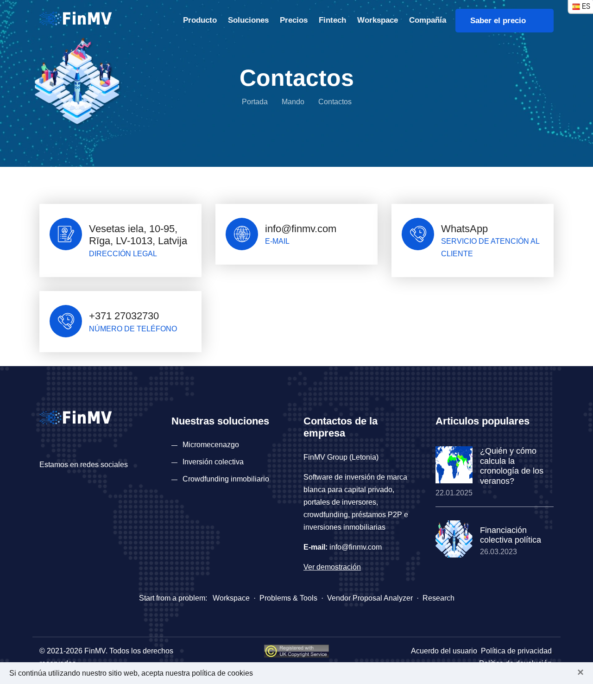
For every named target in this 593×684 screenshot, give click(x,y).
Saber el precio (501, 20)
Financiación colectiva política (510, 535)
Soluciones (248, 20)
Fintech (332, 20)
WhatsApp (464, 228)
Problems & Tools (288, 598)
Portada (255, 102)
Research (438, 598)
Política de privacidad (516, 651)
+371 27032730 (124, 316)
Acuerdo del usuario (444, 651)
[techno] (75, 18)
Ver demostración (332, 567)
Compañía (427, 20)
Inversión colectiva (213, 462)
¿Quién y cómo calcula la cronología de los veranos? (511, 466)
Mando (293, 102)
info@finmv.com (300, 228)
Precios (294, 20)
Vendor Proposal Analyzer (370, 598)
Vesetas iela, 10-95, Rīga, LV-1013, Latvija (138, 235)
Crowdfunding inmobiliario (226, 479)
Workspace (377, 20)
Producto (200, 20)
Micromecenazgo (211, 445)
